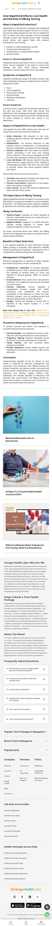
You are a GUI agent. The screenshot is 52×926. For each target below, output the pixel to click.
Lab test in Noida (10, 826)
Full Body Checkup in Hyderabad (16, 874)
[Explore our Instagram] (14, 897)
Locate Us (7, 771)
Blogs (6, 788)
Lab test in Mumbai (11, 836)
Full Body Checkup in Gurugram (15, 858)
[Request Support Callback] (47, 907)
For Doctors (24, 766)
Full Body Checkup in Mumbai (14, 879)
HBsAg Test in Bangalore (19, 313)
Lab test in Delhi (10, 821)
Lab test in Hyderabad (12, 831)
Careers (7, 776)
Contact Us (8, 794)
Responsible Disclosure (39, 772)
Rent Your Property (23, 779)
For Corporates (24, 772)
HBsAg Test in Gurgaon (12, 317)
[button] (34, 3)
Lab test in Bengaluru (12, 810)
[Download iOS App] (18, 905)
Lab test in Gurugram (12, 816)
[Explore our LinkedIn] (30, 897)
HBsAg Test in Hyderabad (36, 315)
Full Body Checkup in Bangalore (15, 853)
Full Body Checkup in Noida (14, 868)
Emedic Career (7, 782)
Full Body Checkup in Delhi (13, 863)
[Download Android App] (33, 905)
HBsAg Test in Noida (39, 313)
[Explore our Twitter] (37, 897)
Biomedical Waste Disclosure (41, 779)
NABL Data (39, 766)
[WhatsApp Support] (47, 914)
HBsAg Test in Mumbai (13, 315)
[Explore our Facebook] (22, 897)
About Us (7, 766)
